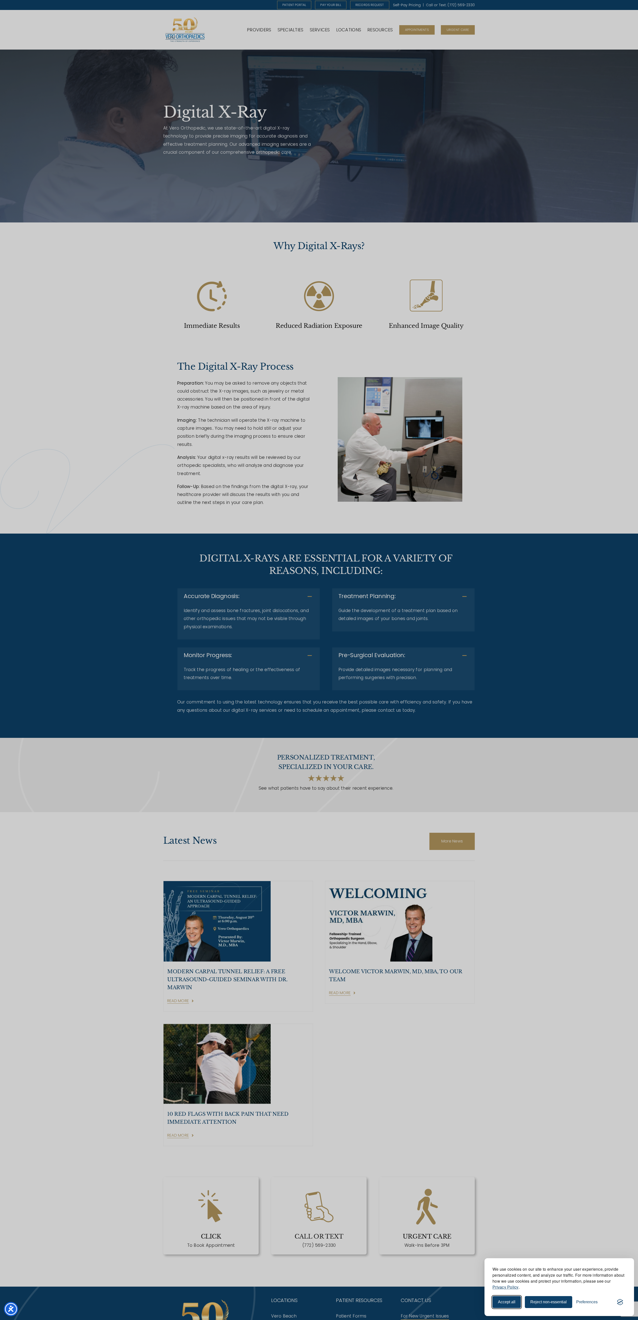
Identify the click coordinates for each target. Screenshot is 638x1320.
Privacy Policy (505, 1287)
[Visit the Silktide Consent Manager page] (620, 1302)
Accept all (506, 1302)
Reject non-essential (548, 1302)
